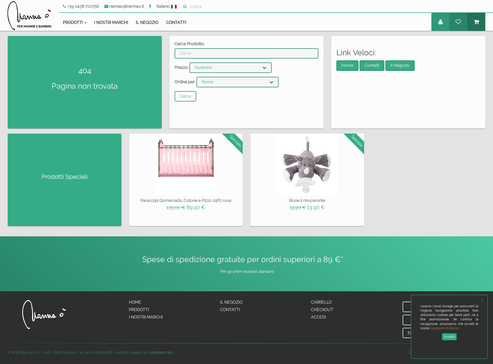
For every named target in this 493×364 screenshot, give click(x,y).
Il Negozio (147, 22)
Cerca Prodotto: (190, 43)
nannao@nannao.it (126, 6)
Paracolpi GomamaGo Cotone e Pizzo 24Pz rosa (185, 200)
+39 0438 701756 (82, 6)
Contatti (176, 22)
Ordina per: (185, 81)
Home (347, 65)
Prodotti (139, 309)
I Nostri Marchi (111, 22)
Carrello (321, 302)
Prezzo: (181, 67)
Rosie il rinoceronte (307, 200)
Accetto (449, 337)
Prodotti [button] (73, 22)
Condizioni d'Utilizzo (444, 328)
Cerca (185, 96)
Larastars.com (161, 352)
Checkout (322, 309)
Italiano (163, 6)
